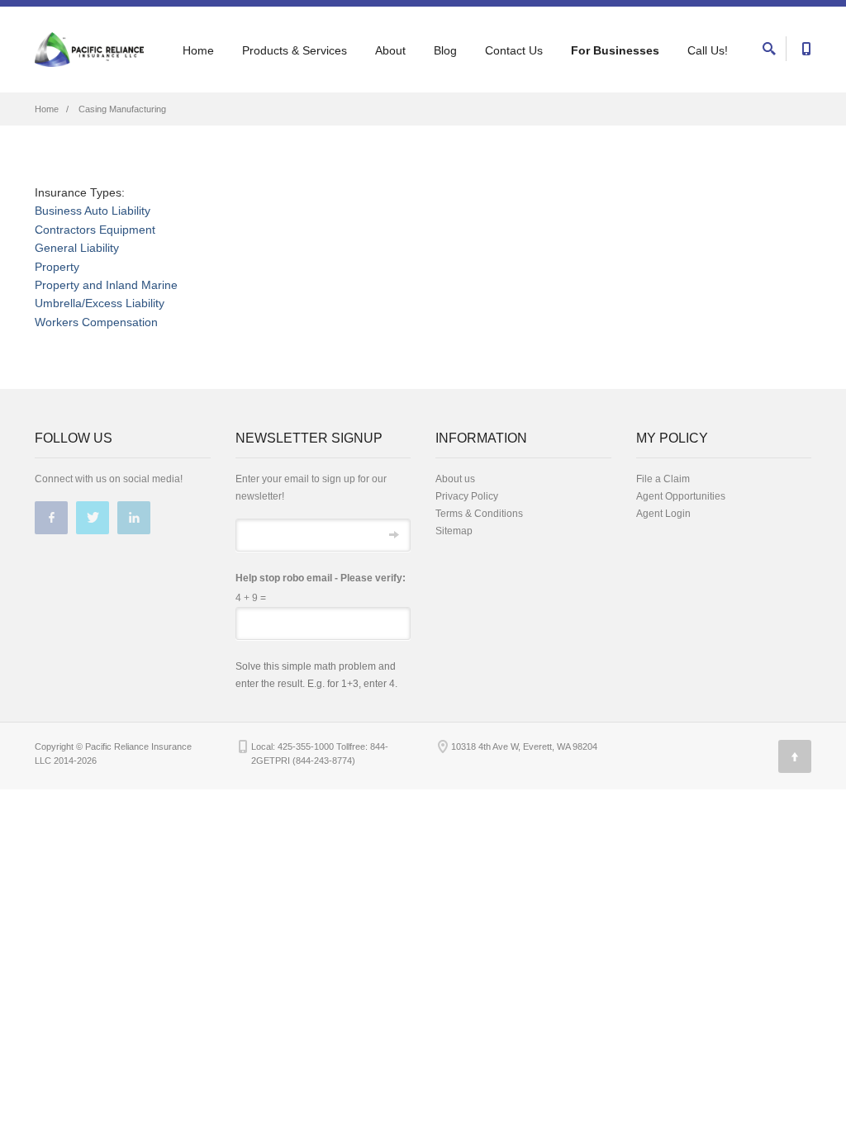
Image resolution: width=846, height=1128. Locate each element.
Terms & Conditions (479, 513)
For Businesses (615, 50)
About (390, 50)
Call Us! (707, 50)
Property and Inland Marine (106, 284)
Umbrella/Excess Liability (99, 303)
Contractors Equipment (95, 229)
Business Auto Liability (92, 210)
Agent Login (663, 513)
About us (455, 479)
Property (57, 266)
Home (198, 50)
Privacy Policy (466, 496)
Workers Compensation (96, 322)
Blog (445, 50)
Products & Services (294, 50)
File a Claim (663, 479)
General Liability (77, 247)
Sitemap (454, 531)
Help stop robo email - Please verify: (320, 578)
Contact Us (514, 50)
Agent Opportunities (680, 496)
